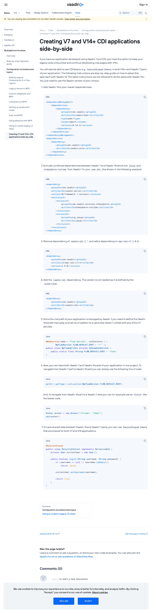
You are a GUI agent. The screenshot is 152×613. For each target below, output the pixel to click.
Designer (8, 35)
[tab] (48, 97)
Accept (88, 601)
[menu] (6, 4)
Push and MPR (16, 115)
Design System (41, 13)
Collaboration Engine (62, 13)
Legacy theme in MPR (19, 89)
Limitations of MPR (18, 102)
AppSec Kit (9, 45)
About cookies (100, 592)
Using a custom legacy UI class (21, 127)
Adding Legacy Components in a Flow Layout (19, 80)
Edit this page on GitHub (135, 534)
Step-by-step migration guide (18, 62)
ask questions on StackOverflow (75, 556)
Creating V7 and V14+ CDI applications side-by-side (21, 135)
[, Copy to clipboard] (145, 97)
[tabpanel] (95, 129)
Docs (7, 13)
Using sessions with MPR (20, 121)
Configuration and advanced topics (20, 70)
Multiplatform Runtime (15, 51)
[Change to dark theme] (146, 13)
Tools (77, 13)
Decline (64, 601)
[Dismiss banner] (146, 19)
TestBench (9, 40)
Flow (28, 13)
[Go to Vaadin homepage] (75, 5)
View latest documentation (77, 19)
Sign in (143, 4)
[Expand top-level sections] (30, 26)
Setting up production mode (19, 108)
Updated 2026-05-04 (49, 534)
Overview (8, 30)
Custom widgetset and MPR (19, 95)
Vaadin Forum (47, 556)
